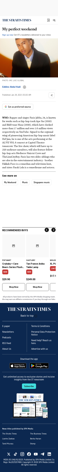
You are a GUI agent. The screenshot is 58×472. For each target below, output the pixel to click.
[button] (48, 20)
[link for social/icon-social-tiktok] (15, 454)
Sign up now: (7, 34)
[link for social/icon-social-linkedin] (49, 454)
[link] (16, 20)
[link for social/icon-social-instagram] (22, 454)
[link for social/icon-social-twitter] (8, 454)
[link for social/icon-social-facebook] (29, 454)
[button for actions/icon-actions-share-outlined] (52, 95)
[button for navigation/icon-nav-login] (48, 20)
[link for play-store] (39, 366)
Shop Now (13, 287)
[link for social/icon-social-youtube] (36, 454)
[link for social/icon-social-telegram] (42, 454)
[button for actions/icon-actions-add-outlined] (24, 87)
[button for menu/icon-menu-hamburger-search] (54, 20)
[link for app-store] (18, 366)
